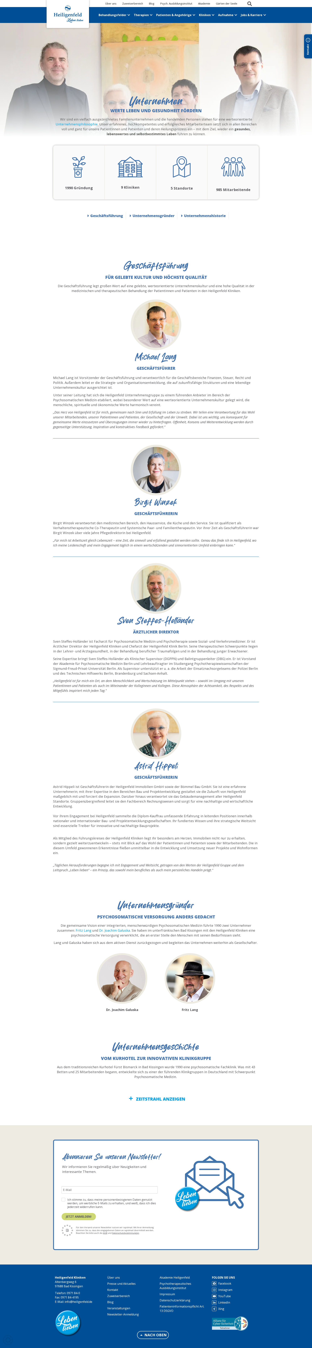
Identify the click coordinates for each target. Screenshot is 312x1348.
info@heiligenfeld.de (78, 1302)
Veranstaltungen (118, 1308)
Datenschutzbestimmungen (125, 1233)
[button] (8, 1340)
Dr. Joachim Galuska (114, 930)
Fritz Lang (83, 930)
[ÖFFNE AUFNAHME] (235, 15)
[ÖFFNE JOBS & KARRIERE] (264, 15)
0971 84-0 (73, 1293)
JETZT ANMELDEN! (79, 1217)
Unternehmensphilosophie (77, 124)
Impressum (167, 1294)
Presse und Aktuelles (121, 1284)
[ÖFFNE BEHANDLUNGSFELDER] (128, 15)
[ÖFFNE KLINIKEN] (213, 15)
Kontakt (112, 1290)
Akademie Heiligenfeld (175, 1278)
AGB (105, 1233)
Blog (110, 1302)
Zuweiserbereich (118, 1296)
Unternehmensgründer (153, 215)
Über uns (113, 1278)
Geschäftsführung (106, 215)
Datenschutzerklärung (175, 1300)
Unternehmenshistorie (205, 215)
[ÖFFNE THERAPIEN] (151, 15)
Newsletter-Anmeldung (123, 1314)
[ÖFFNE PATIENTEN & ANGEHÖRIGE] (193, 15)
